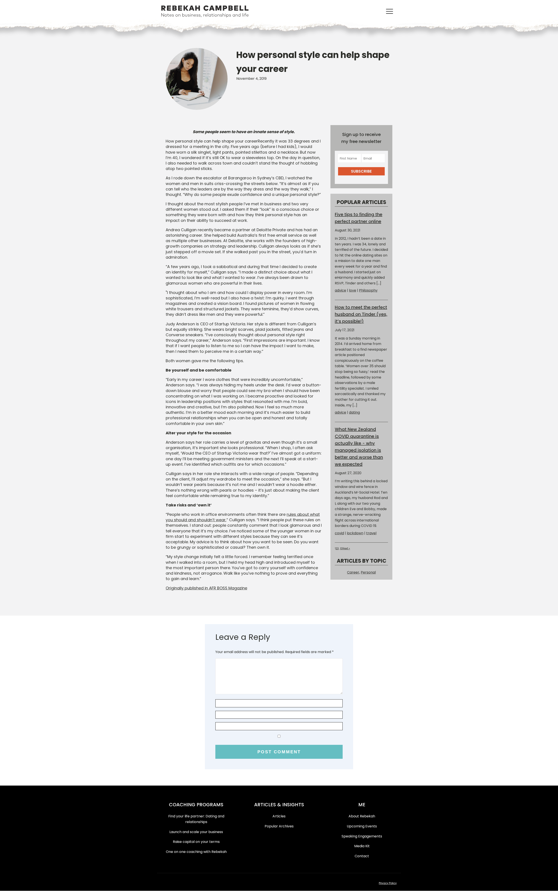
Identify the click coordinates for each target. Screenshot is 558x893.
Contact (362, 856)
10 (341, 548)
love (352, 290)
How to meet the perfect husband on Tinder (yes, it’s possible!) (361, 314)
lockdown (355, 533)
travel (371, 533)
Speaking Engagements (362, 836)
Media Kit (362, 846)
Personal (368, 572)
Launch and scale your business (196, 831)
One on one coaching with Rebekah (196, 851)
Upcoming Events (362, 826)
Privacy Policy (388, 883)
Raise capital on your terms (196, 841)
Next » (346, 548)
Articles (279, 816)
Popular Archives (279, 826)
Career (353, 572)
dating (354, 412)
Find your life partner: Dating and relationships (196, 819)
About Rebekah (362, 816)
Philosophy (368, 290)
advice (340, 290)
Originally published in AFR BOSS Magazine (206, 588)
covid (339, 533)
